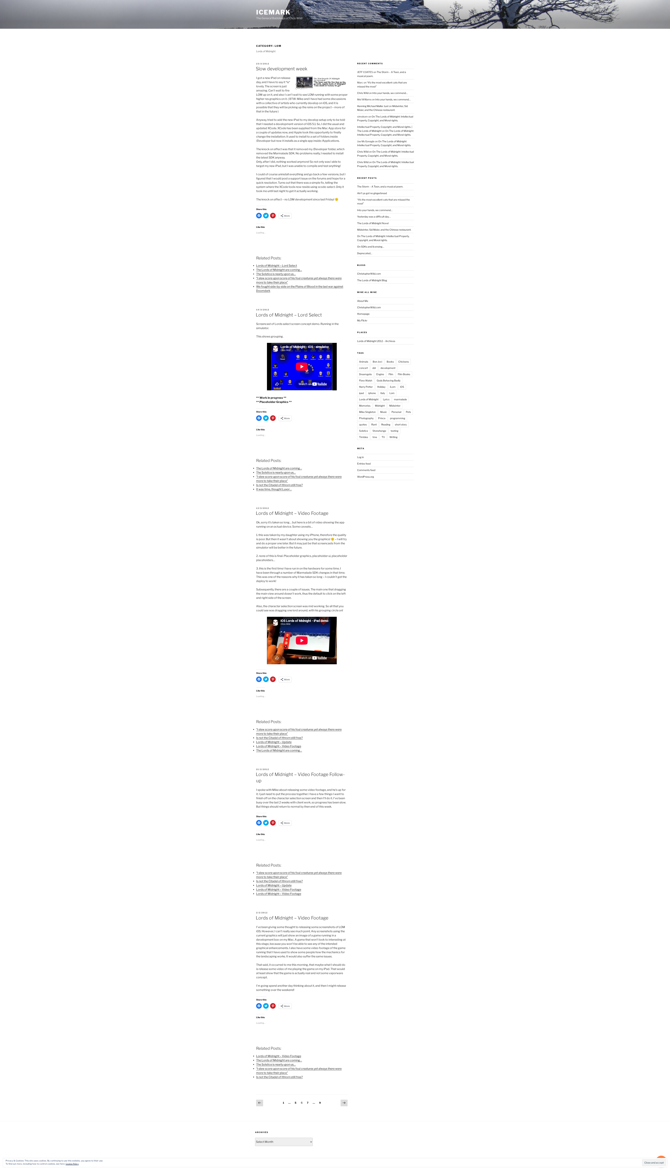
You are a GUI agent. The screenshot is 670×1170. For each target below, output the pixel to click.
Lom (391, 393)
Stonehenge (379, 430)
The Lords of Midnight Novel (373, 223)
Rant (374, 424)
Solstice (363, 430)
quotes (363, 424)
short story (401, 424)
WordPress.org (365, 476)
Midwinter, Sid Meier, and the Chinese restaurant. (384, 229)
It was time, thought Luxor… (274, 489)
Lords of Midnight (368, 399)
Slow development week (281, 68)
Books (390, 361)
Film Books (404, 374)
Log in (360, 457)
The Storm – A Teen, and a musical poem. (380, 186)
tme (375, 437)
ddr (374, 367)
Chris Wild (362, 92)
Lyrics (386, 399)
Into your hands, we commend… (390, 92)
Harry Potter (366, 386)
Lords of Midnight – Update (274, 742)
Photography (366, 418)
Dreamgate (365, 374)
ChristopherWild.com (369, 273)
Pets (408, 411)
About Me (362, 300)
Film (391, 374)
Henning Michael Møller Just (372, 106)
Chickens (403, 361)
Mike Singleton (367, 411)
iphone (372, 393)
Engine (380, 374)
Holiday (381, 386)
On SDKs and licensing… (370, 246)
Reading (385, 424)
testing (394, 430)
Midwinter (394, 405)
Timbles (363, 437)
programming (397, 418)
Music (383, 411)
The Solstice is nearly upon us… (276, 274)
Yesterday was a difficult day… (374, 216)
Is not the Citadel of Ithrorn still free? (279, 485)
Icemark (273, 12)
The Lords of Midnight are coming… (279, 269)
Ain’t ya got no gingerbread (372, 193)
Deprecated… (364, 253)
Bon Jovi (377, 361)
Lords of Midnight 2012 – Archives (376, 341)
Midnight (380, 405)
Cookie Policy (72, 1163)
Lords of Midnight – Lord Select (276, 265)
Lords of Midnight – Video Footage (292, 513)
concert (363, 367)
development (388, 367)
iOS (402, 386)
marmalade (400, 399)
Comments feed (366, 470)
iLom (393, 386)
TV (383, 437)
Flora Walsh (365, 380)
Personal (396, 411)
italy (382, 393)
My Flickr (362, 320)
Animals (363, 361)
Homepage (363, 313)
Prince (381, 418)
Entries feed (364, 463)
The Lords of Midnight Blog (372, 280)
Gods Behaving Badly (388, 380)
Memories (364, 405)
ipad (361, 393)
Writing (393, 437)
